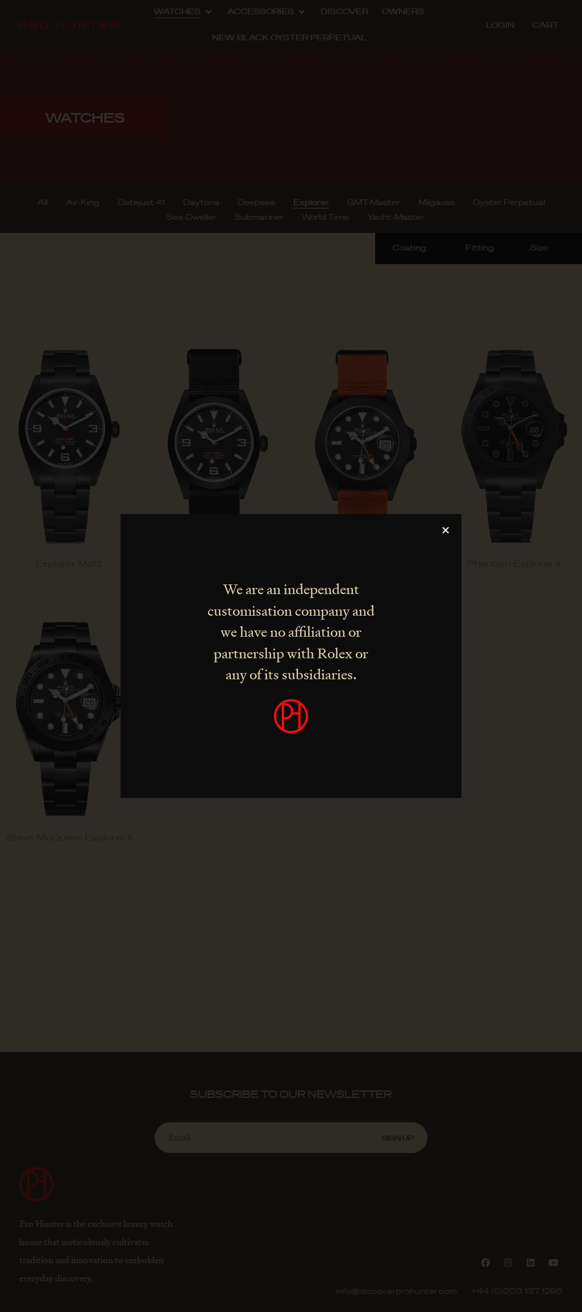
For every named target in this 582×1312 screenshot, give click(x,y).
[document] (291, 656)
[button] (445, 529)
